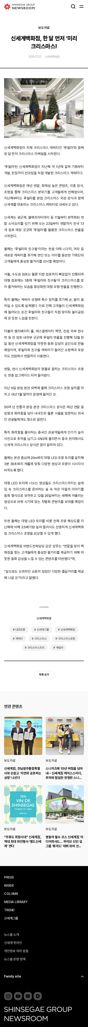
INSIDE (9, 885)
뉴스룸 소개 (11, 934)
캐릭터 (19, 638)
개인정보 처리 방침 (16, 951)
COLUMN (11, 893)
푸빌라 (59, 647)
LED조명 (20, 629)
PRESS (9, 877)
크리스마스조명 (66, 638)
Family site (12, 976)
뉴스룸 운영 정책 (15, 959)
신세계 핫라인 (13, 943)
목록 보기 (44, 674)
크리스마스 (40, 638)
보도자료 (44, 27)
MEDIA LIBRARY (16, 902)
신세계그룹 (43, 629)
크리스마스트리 (35, 647)
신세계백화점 (52, 56)
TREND (9, 910)
